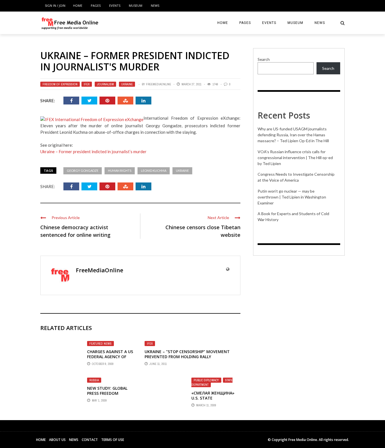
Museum (135, 5)
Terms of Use (112, 439)
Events (114, 5)
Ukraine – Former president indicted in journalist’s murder (93, 151)
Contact (90, 439)
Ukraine (127, 84)
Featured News (100, 344)
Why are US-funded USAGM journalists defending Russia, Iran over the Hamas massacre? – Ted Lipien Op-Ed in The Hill (293, 134)
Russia (94, 380)
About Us (57, 439)
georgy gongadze (82, 170)
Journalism (105, 84)
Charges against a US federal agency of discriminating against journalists (110, 359)
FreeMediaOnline (158, 84)
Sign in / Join (55, 5)
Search (264, 59)
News (155, 5)
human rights (119, 170)
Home (77, 5)
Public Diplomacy (206, 380)
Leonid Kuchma (153, 170)
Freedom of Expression (60, 84)
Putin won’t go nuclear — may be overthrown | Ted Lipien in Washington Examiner (292, 197)
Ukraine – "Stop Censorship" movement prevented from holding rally (187, 354)
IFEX (87, 84)
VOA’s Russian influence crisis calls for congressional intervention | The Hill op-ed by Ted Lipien (295, 157)
